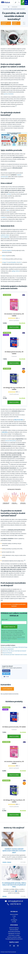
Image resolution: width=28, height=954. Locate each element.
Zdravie (9, 862)
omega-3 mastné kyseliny (9, 262)
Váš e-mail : (5, 619)
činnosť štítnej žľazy (10, 440)
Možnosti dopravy (14, 928)
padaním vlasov (5, 235)
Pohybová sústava (4, 23)
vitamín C (19, 262)
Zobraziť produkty (14, 605)
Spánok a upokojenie (14, 320)
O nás (14, 916)
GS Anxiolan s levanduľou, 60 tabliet (14, 315)
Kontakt (14, 921)
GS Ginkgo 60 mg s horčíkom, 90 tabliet (14, 388)
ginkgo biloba (15, 271)
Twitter (7, 673)
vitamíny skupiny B (7, 250)
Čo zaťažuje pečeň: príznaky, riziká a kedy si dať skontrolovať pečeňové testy (14, 884)
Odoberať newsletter (9, 626)
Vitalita (5, 862)
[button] (19, 2)
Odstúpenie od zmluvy (14, 933)
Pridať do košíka (14, 327)
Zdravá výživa (15, 23)
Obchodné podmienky (14, 931)
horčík (3, 259)
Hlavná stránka (14, 914)
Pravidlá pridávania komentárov (14, 939)
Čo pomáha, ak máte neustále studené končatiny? (14, 9)
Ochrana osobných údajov (14, 937)
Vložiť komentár (7, 689)
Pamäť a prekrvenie (14, 394)
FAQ (14, 918)
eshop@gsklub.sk (15, 901)
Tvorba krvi (14, 356)
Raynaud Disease (7, 652)
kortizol (9, 194)
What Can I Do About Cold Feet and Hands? (14, 651)
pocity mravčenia (8, 94)
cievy (7, 210)
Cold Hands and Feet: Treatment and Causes (15, 654)
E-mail (7, 676)
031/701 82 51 (15, 904)
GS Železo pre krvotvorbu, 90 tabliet (14, 352)
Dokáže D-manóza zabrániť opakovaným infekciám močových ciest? (14, 850)
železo (4, 255)
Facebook (6, 670)
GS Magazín (14, 6)
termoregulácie (5, 237)
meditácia (3, 217)
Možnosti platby (14, 929)
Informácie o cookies (14, 935)
